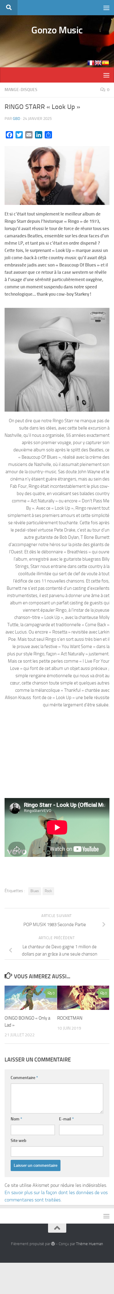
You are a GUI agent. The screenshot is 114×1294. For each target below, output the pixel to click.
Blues (34, 891)
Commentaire (24, 1077)
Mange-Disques (21, 89)
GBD (16, 118)
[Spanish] (105, 62)
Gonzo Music (57, 30)
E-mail (66, 1119)
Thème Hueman (89, 1243)
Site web (18, 1140)
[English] (98, 62)
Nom (16, 1119)
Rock (48, 891)
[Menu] (106, 7)
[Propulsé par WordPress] (53, 1244)
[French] (91, 62)
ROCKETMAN (69, 1018)
